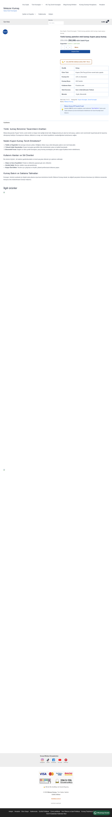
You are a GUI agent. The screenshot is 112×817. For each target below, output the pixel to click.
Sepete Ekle (75, 51)
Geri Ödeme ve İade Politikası (71, 811)
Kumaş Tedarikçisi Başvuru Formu (92, 811)
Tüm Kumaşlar (36, 4)
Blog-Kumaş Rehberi (69, 4)
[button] (42, 4)
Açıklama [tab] (7, 122)
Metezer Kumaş (11, 8)
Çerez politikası (55, 811)
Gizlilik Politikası (56, 794)
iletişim (51, 14)
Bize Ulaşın (25, 811)
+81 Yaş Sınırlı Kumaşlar (53, 4)
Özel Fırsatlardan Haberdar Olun (56, 813)
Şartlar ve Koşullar (28, 14)
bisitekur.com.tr (56, 798)
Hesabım (102, 4)
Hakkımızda (42, 14)
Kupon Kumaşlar (82, 99)
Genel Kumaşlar (71, 31)
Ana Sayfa (25, 4)
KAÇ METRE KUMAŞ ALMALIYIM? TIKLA (76, 62)
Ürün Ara (50, 20)
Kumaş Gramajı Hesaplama (87, 4)
